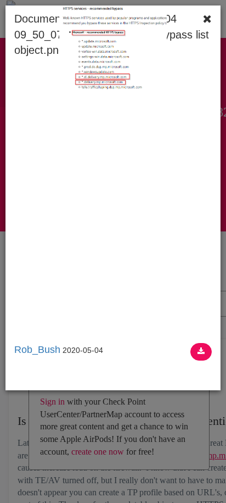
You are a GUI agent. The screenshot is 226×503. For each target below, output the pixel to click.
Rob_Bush (37, 349)
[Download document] (201, 352)
